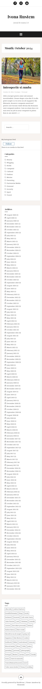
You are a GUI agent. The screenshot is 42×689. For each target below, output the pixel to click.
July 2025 (10, 235)
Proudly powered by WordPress (13, 682)
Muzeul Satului (10, 646)
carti (17, 621)
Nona (18, 646)
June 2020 (10, 368)
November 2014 (12, 533)
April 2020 (10, 374)
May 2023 (10, 291)
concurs (7, 625)
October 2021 (11, 330)
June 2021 (10, 341)
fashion (30, 625)
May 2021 (10, 344)
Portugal (8, 654)
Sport (9, 192)
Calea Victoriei (9, 621)
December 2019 (12, 386)
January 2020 (12, 383)
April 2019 (10, 397)
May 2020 (10, 371)
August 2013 (11, 571)
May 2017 (10, 456)
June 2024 (10, 262)
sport (27, 654)
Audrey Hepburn (18, 609)
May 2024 (10, 265)
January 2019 (12, 400)
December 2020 (12, 356)
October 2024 (11, 253)
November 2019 (12, 389)
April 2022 (10, 321)
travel (25, 663)
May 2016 (10, 483)
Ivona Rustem (21, 16)
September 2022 (13, 306)
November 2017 (12, 442)
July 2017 (10, 453)
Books (9, 166)
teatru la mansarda (17, 659)
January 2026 (12, 221)
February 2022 (12, 324)
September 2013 (13, 568)
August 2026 (11, 215)
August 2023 (11, 286)
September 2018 (13, 412)
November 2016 (12, 471)
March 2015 (11, 524)
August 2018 (11, 415)
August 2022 (11, 309)
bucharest (8, 617)
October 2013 (11, 565)
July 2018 (10, 418)
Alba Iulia (8, 609)
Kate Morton (18, 638)
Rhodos (15, 654)
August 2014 (11, 542)
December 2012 (12, 589)
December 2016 (12, 468)
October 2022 (11, 303)
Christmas (24, 621)
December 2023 (12, 274)
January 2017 (12, 465)
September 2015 (13, 506)
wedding (29, 667)
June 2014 (10, 548)
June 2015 (10, 515)
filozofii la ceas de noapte (13, 634)
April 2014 (10, 554)
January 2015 (12, 527)
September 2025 (13, 233)
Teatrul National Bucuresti (13, 663)
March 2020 (11, 377)
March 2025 (11, 241)
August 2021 (11, 336)
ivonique (17, 92)
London (26, 638)
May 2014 (10, 551)
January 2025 (12, 244)
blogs (20, 613)
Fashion (10, 174)
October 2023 (11, 280)
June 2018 (10, 421)
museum (31, 642)
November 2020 (12, 359)
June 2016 (10, 480)
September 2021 (13, 333)
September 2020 (13, 362)
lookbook (8, 642)
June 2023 (10, 288)
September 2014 (13, 539)
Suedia (33, 654)
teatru (7, 659)
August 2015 (11, 509)
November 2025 (12, 227)
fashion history (10, 630)
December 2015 (12, 498)
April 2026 (10, 218)
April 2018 (10, 427)
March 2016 (11, 489)
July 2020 (10, 365)
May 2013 (10, 577)
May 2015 (10, 518)
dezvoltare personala (19, 625)
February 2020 (12, 380)
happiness (8, 638)
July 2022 (10, 312)
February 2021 (12, 350)
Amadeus (35, 682)
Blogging (10, 163)
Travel (9, 195)
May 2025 (10, 238)
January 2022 (12, 327)
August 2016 (11, 474)
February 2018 (12, 433)
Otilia (23, 646)
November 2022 (12, 300)
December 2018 (12, 403)
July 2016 (10, 477)
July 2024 (10, 259)
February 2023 (12, 294)
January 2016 (12, 495)
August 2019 (11, 392)
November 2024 (12, 250)
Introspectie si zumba (17, 87)
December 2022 (12, 297)
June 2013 (10, 574)
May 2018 (10, 424)
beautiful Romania (11, 613)
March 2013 (11, 580)
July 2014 (10, 545)
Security (10, 189)
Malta (15, 642)
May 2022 (10, 318)
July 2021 (10, 339)
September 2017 (13, 448)
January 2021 (12, 353)
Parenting (10, 180)
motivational (23, 642)
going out (26, 634)
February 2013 (12, 583)
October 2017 (11, 445)
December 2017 (12, 439)
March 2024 (11, 268)
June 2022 (10, 315)
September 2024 (13, 256)
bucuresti (16, 617)
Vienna (22, 667)
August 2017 (11, 450)
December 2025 (12, 224)
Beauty (9, 160)
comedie (32, 621)
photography (25, 650)
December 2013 (12, 559)
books (26, 613)
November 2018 (12, 406)
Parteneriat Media (13, 183)
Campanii (10, 168)
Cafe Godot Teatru (27, 617)
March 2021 (11, 347)
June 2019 (10, 394)
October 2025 (11, 230)
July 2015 (10, 512)
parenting (8, 650)
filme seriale (20, 630)
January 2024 (12, 271)
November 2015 (12, 501)
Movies (9, 177)
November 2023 (12, 277)
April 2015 (10, 521)
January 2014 (12, 556)
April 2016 (10, 486)
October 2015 (11, 503)
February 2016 (12, 492)
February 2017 (12, 462)
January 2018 (12, 436)
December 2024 (12, 247)
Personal (24, 92)
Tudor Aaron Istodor (11, 667)
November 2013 (12, 562)
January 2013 (12, 586)
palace (30, 646)
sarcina (21, 654)
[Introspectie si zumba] (22, 73)
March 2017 (11, 459)
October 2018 (11, 409)
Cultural (10, 171)
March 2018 (11, 430)
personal (16, 650)
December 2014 (12, 530)
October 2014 (11, 536)
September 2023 (13, 283)
